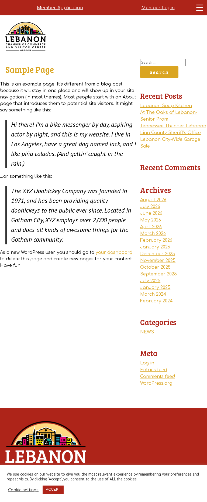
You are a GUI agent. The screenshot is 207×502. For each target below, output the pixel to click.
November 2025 (157, 260)
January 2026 (155, 247)
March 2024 (153, 294)
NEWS (147, 332)
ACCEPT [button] (53, 489)
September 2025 (158, 274)
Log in (147, 363)
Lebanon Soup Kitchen (166, 105)
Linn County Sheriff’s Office (170, 132)
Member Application (60, 7)
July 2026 (150, 206)
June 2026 (151, 213)
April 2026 (151, 226)
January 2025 (155, 287)
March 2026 (153, 233)
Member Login (158, 7)
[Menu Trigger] (199, 7)
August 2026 (153, 199)
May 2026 (150, 220)
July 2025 (150, 280)
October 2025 (155, 267)
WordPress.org (156, 383)
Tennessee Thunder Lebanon (173, 126)
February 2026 (156, 240)
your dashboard (114, 252)
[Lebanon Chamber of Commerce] (25, 43)
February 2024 (156, 301)
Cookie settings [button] (23, 490)
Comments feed (157, 376)
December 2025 (157, 253)
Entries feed (153, 369)
